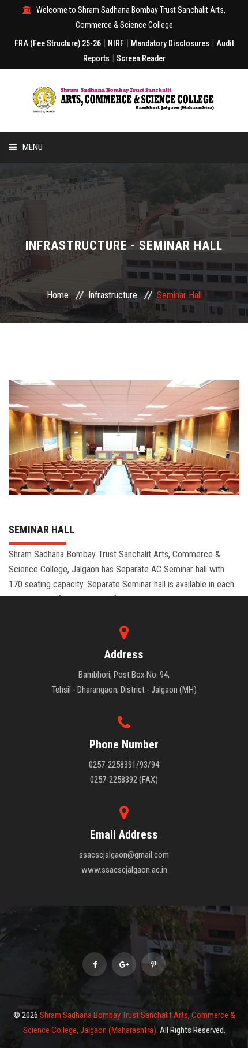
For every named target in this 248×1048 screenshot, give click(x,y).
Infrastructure (112, 295)
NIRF (116, 43)
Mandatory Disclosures (170, 43)
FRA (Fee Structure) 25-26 (57, 43)
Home (58, 295)
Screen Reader (141, 58)
